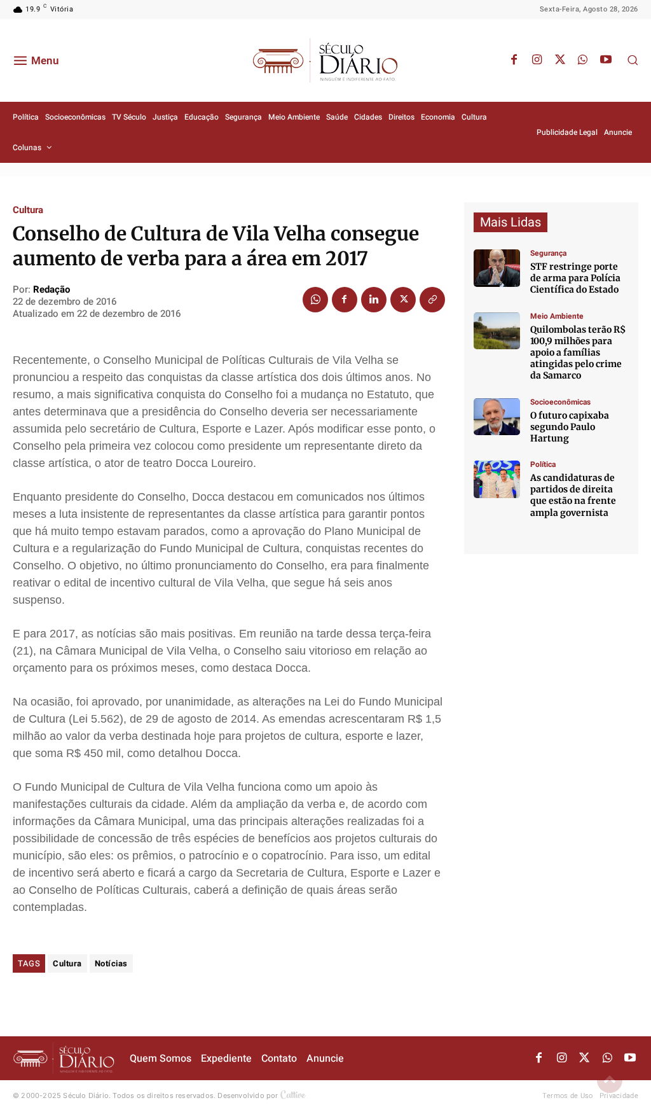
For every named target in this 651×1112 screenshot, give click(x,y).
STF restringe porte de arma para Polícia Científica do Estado (575, 278)
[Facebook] (514, 60)
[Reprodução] (497, 417)
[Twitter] (560, 60)
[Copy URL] (432, 299)
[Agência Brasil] (497, 268)
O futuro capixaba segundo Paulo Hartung (569, 427)
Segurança (548, 253)
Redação (51, 289)
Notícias (111, 963)
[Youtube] (605, 60)
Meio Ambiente (557, 316)
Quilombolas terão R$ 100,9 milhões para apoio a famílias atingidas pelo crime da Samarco (578, 353)
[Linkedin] (374, 299)
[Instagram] (537, 60)
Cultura (28, 210)
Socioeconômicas (560, 402)
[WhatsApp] (583, 60)
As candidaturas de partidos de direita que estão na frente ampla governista (573, 495)
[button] (632, 60)
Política (543, 464)
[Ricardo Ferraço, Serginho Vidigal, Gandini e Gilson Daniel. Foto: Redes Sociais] (497, 479)
